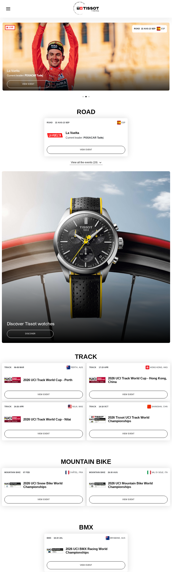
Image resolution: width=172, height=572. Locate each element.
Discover (30, 334)
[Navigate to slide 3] (88, 96)
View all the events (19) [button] (84, 162)
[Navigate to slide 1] (83, 96)
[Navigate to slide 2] (86, 96)
